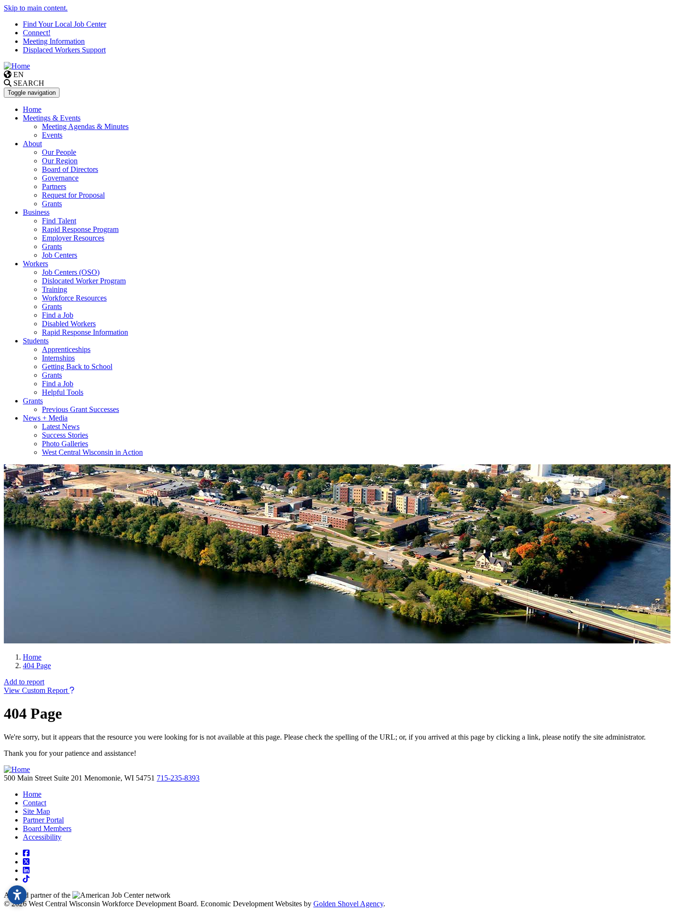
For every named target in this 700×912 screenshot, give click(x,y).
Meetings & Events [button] (51, 118)
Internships (58, 358)
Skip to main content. (36, 8)
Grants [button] (33, 401)
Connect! (36, 33)
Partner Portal (43, 820)
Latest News (61, 426)
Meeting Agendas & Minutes (85, 126)
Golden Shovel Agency (348, 904)
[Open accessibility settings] (17, 894)
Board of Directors (70, 169)
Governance (60, 178)
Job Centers (59, 255)
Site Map (36, 811)
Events (52, 135)
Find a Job (57, 315)
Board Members (47, 828)
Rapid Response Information (85, 332)
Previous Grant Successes (80, 409)
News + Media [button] (45, 418)
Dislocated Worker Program (84, 281)
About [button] (32, 144)
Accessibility (42, 837)
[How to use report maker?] (72, 690)
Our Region (60, 161)
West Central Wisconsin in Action (92, 452)
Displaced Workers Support (64, 50)
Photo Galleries (65, 444)
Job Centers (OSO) (71, 272)
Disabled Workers (69, 324)
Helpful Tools (62, 392)
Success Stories (65, 435)
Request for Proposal (73, 195)
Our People (59, 152)
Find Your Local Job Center (64, 24)
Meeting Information (54, 41)
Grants (52, 204)
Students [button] (36, 341)
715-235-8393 (178, 778)
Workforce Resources (74, 298)
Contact (34, 803)
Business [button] (36, 212)
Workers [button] (35, 264)
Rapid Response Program (80, 229)
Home (32, 109)
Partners (54, 186)
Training (54, 289)
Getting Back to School (77, 366)
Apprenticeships (66, 349)
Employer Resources (73, 238)
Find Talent (59, 221)
